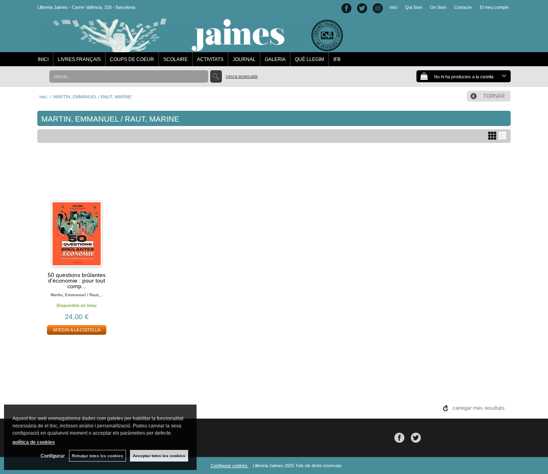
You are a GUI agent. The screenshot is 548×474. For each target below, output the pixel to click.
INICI (43, 59)
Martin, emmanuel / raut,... (77, 295)
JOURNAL (244, 59)
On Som (438, 7)
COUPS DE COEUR (132, 59)
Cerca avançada (242, 76)
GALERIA (275, 59)
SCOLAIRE (175, 59)
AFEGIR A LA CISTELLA (76, 330)
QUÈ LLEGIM (309, 59)
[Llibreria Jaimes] (190, 48)
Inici (393, 7)
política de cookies (33, 442)
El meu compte (494, 7)
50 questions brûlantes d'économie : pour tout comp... (77, 280)
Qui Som (413, 7)
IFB (337, 59)
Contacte (463, 7)
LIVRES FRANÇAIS (79, 59)
